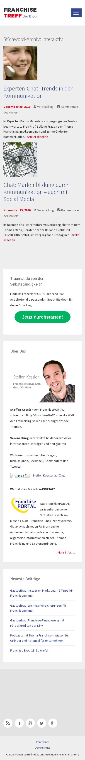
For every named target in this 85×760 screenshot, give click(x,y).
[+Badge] (35, 688)
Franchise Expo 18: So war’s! (29, 650)
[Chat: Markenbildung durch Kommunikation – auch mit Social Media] (20, 159)
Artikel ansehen (37, 137)
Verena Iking (45, 107)
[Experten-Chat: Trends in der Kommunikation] (20, 63)
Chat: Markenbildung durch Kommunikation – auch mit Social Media (36, 192)
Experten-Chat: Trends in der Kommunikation (38, 92)
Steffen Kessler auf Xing (48, 475)
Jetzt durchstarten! (42, 316)
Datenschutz (42, 747)
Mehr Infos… (66, 552)
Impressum (42, 742)
